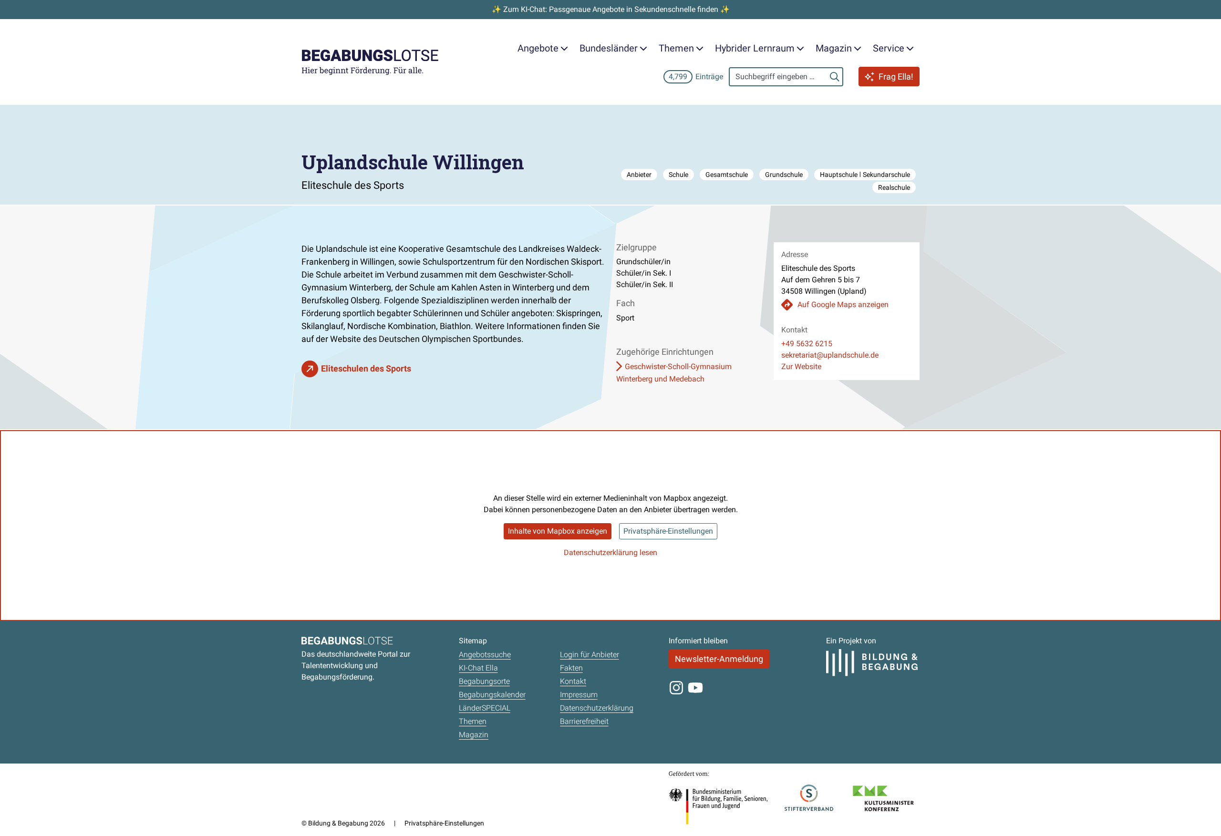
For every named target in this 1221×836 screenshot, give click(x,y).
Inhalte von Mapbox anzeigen (557, 531)
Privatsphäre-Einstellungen (668, 531)
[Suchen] (834, 76)
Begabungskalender (492, 694)
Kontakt (573, 681)
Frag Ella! (896, 77)
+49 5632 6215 (806, 343)
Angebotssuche (485, 654)
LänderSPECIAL (484, 707)
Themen (472, 721)
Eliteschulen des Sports (366, 368)
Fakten (571, 667)
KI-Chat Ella (478, 667)
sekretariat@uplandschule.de (830, 355)
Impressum (579, 694)
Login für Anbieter (589, 654)
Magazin (473, 734)
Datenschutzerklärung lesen (610, 552)
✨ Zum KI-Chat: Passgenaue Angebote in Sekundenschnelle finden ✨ (611, 9)
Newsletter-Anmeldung (719, 659)
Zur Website (801, 366)
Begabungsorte (484, 681)
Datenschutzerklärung (596, 707)
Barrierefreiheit (584, 721)
